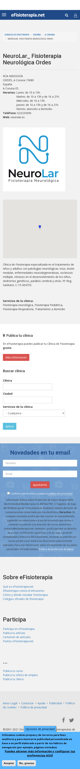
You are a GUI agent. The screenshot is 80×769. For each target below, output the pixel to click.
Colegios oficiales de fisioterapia (23, 599)
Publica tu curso (13, 671)
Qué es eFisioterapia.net (18, 586)
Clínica (7, 380)
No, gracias (26, 763)
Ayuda (41, 703)
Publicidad (55, 703)
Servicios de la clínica (18, 407)
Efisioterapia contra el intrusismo (23, 591)
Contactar (27, 703)
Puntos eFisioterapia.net (18, 641)
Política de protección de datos (56, 549)
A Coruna (50, 34)
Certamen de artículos (17, 637)
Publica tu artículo (14, 633)
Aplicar (9, 426)
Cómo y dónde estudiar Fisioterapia (25, 595)
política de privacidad (60, 493)
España (37, 34)
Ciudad (7, 393)
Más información (16, 357)
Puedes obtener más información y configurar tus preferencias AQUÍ (40, 753)
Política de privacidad (33, 707)
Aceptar (9, 763)
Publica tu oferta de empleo (20, 675)
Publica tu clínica (13, 679)
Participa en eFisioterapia (19, 629)
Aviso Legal (10, 703)
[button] (75, 15)
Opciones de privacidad (40, 729)
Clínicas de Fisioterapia (16, 34)
